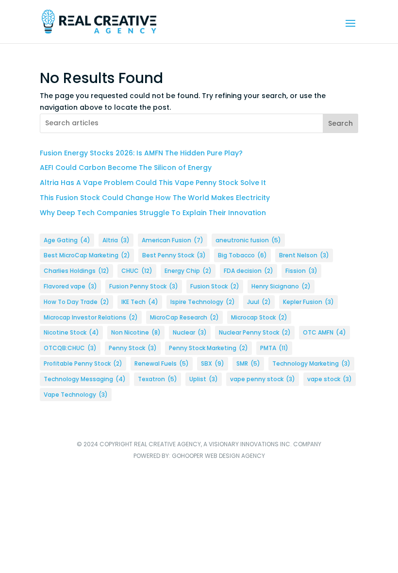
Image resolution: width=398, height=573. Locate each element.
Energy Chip (188, 271)
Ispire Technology (202, 302)
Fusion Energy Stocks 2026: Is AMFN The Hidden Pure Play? (141, 153)
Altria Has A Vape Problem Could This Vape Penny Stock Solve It (153, 182)
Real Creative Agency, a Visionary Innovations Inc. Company (227, 444)
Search (340, 123)
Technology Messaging (85, 379)
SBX (212, 363)
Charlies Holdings (76, 271)
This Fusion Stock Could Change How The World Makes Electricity (155, 197)
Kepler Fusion (308, 302)
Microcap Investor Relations (91, 317)
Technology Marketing (311, 363)
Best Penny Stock (174, 255)
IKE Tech (139, 302)
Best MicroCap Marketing (87, 255)
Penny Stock (133, 348)
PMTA (274, 348)
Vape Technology (76, 394)
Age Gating (67, 240)
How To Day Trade (76, 302)
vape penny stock (262, 379)
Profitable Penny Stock (83, 363)
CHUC (136, 271)
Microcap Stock (259, 317)
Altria (116, 240)
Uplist (203, 379)
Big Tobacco (242, 255)
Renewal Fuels (161, 363)
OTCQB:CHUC (70, 348)
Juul (259, 302)
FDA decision (248, 271)
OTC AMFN (324, 332)
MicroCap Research (184, 317)
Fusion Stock (214, 286)
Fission (301, 271)
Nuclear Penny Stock (255, 332)
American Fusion (172, 240)
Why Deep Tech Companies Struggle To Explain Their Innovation (153, 213)
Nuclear (190, 332)
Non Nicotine (136, 332)
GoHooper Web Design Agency (218, 456)
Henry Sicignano (281, 286)
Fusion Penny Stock (143, 286)
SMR (248, 363)
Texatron (157, 379)
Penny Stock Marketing (208, 348)
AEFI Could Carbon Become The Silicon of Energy (126, 167)
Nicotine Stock (71, 332)
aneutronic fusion (248, 240)
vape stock (329, 379)
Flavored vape (70, 286)
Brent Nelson (304, 255)
